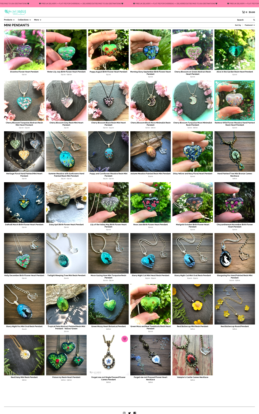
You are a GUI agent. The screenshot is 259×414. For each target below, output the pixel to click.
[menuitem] (9, 19)
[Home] (15, 12)
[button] (129, 3)
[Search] (254, 19)
